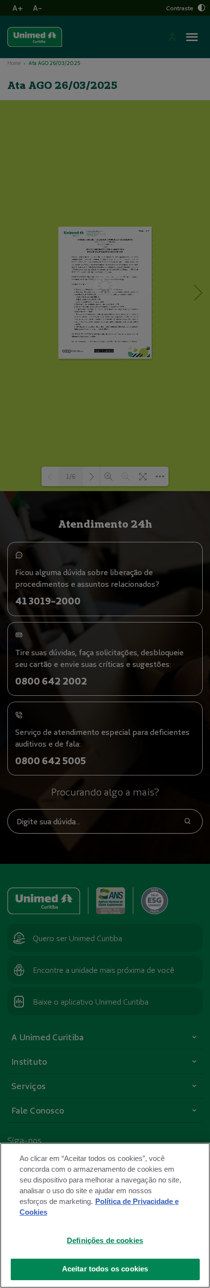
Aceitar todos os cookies (105, 1269)
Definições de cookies (105, 1241)
